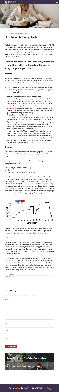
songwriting (15, 279)
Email (6, 331)
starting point (33, 87)
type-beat (36, 133)
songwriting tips (26, 279)
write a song (29, 45)
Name (6, 323)
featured (8, 279)
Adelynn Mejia (10, 274)
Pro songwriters (10, 33)
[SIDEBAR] (29, 377)
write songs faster (45, 279)
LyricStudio (10, 108)
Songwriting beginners (22, 33)
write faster (35, 279)
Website (6, 338)
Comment (7, 299)
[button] (57, 2)
